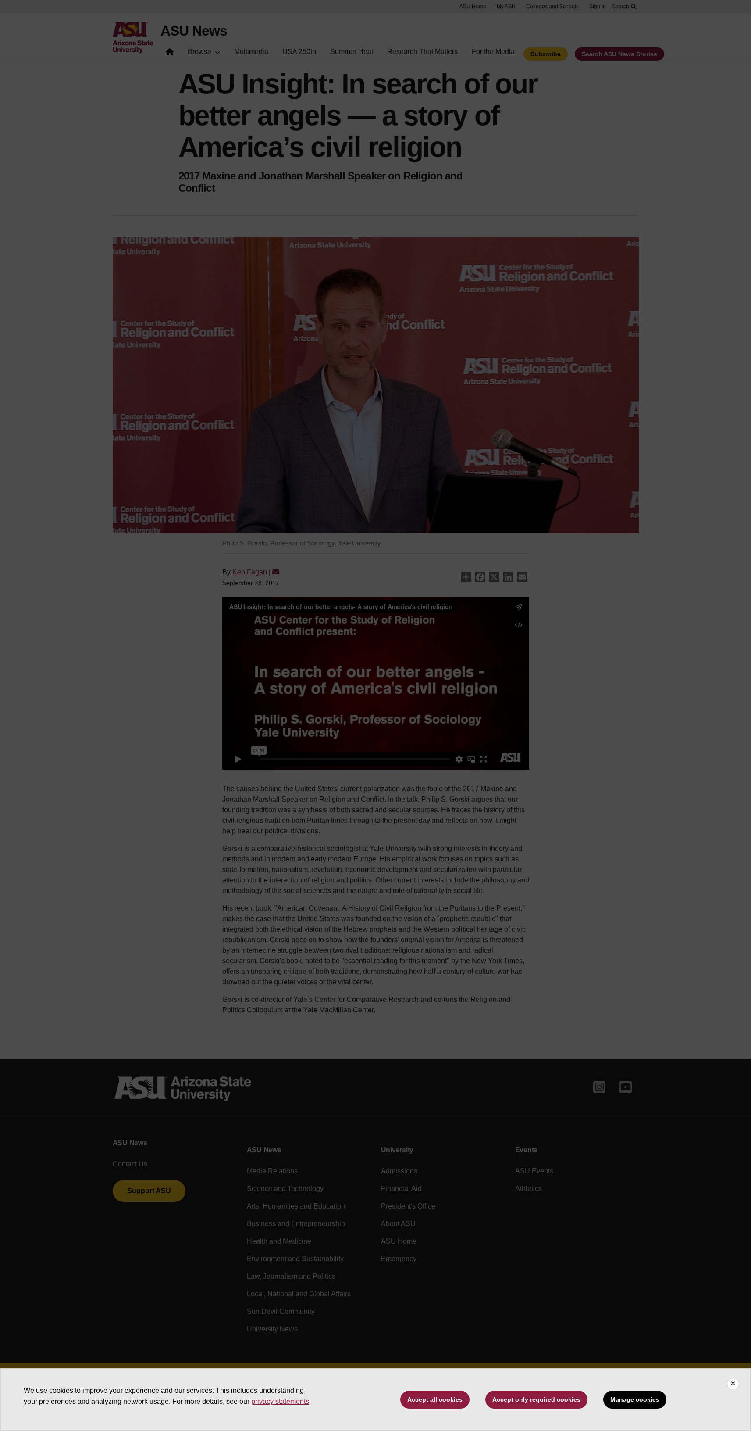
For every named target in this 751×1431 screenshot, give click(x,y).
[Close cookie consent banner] (733, 1384)
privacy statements (280, 1401)
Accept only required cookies (536, 1399)
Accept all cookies (435, 1399)
